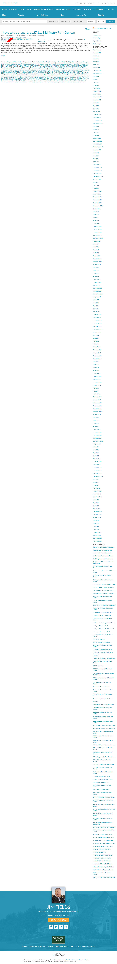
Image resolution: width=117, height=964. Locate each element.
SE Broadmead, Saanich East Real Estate (74, 71)
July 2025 (96, 76)
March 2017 (96, 311)
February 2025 (97, 91)
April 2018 (96, 276)
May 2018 (96, 273)
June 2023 (96, 129)
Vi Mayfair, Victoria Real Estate (102, 861)
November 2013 (97, 405)
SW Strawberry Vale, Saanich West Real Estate (58, 78)
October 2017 (97, 291)
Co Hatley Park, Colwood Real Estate (103, 547)
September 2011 (98, 476)
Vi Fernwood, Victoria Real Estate (102, 846)
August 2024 (97, 100)
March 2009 (96, 529)
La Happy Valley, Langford (100, 626)
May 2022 (96, 158)
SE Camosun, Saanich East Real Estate (104, 725)
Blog (4, 15)
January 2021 (97, 194)
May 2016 (96, 341)
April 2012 (96, 455)
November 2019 (97, 232)
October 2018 (97, 258)
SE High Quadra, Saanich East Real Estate (33, 73)
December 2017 (97, 288)
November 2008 (97, 541)
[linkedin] (61, 927)
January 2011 (97, 494)
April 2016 (96, 344)
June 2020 (96, 214)
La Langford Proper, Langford (101, 631)
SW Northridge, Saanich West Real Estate (46, 77)
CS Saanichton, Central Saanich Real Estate (45, 63)
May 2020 (96, 217)
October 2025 (97, 70)
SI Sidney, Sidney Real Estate (101, 776)
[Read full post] (19, 40)
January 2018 (97, 285)
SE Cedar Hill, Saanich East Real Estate (104, 728)
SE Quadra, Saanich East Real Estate (103, 764)
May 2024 (96, 106)
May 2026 (96, 61)
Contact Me (110, 9)
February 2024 (97, 114)
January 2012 (97, 464)
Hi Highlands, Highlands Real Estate (103, 612)
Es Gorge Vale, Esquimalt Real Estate (103, 593)
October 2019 (97, 235)
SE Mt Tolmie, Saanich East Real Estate (39, 74)
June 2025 (96, 79)
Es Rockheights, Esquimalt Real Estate (104, 605)
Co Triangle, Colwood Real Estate (102, 559)
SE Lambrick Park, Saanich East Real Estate (71, 73)
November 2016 (97, 323)
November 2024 (97, 97)
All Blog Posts (97, 35)
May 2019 (96, 250)
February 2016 (97, 350)
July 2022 (96, 153)
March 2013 (96, 429)
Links (62, 15)
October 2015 (97, 358)
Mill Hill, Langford (98, 666)
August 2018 (97, 264)
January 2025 (97, 94)
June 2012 (96, 450)
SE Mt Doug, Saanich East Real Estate (104, 757)
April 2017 (96, 308)
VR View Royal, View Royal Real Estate (56, 82)
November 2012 (97, 435)
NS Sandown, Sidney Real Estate (102, 698)
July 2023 (96, 126)
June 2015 (96, 364)
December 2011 (97, 467)
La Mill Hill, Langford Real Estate (102, 642)
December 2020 (97, 197)
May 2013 (96, 423)
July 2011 (96, 479)
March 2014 (96, 394)
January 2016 (97, 353)
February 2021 (97, 191)
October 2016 (97, 326)
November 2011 (97, 470)
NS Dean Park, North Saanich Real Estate (71, 70)
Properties (13, 9)
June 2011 (96, 482)
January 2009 (97, 535)
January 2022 (97, 164)
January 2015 (97, 379)
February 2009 (97, 532)
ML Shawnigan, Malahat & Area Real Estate (20, 70)
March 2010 (96, 508)
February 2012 (97, 461)
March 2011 (96, 488)
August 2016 (97, 332)
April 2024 (96, 108)
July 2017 (96, 300)
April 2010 (96, 505)
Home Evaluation (42, 15)
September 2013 (98, 411)
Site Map (101, 15)
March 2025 (96, 88)
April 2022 (96, 161)
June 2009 (96, 523)
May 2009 (96, 526)
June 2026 (96, 58)
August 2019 (97, 241)
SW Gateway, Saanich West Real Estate (10, 77)
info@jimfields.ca (106, 3)
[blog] (66, 927)
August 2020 (97, 208)
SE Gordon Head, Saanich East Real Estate (14, 73)
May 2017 (96, 306)
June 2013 (96, 420)
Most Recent (97, 50)
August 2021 (97, 179)
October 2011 (97, 473)
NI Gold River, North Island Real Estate (38, 70)
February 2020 (97, 226)
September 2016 (98, 329)
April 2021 (96, 188)
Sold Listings (96, 44)
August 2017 (97, 297)
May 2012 (96, 453)
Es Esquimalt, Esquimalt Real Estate (103, 590)
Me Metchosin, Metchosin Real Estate (104, 658)
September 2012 (98, 441)
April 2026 (96, 64)
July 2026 (96, 56)
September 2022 (98, 147)
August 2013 (97, 414)
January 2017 (97, 317)
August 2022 (97, 150)
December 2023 (97, 120)
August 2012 (97, 444)
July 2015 (96, 361)
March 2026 (96, 67)
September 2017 (98, 294)
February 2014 (97, 397)
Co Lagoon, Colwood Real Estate (102, 550)
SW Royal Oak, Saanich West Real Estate (19, 78)
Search (110, 21)
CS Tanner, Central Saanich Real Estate (65, 63)
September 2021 (98, 176)
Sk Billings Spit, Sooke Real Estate (102, 779)
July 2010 (96, 500)
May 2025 (96, 82)
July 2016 (96, 335)
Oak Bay (95, 701)
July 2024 (96, 103)
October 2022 (97, 144)
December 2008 (97, 538)
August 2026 (97, 53)
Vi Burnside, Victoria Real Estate (102, 834)
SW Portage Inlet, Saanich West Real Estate (67, 77)
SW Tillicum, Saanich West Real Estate (104, 827)
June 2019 (96, 247)
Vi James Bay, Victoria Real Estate (102, 855)
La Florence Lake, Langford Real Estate (104, 623)
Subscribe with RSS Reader (102, 28)
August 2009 (97, 517)
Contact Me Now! (58, 920)
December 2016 (97, 320)
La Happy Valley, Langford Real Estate (104, 629)
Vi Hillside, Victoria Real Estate (102, 849)
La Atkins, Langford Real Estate (102, 615)
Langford (95, 655)
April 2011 (96, 485)
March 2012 (96, 458)
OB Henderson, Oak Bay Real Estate (103, 704)
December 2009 (97, 511)
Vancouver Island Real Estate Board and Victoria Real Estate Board (71, 960)
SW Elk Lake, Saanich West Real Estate (67, 76)
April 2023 (96, 135)
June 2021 (96, 182)
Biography (99, 9)
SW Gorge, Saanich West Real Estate (103, 797)
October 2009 (97, 514)
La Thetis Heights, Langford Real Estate (53, 67)
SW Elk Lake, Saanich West (100, 782)
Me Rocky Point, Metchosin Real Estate (38, 68)
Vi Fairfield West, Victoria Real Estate (104, 843)
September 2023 (98, 123)
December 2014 (97, 382)
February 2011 (97, 491)
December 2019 (97, 229)
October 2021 (97, 173)
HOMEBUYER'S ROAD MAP (43, 9)
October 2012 (97, 438)
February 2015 (97, 376)
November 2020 (97, 200)
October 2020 (97, 203)
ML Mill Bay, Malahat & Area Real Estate (65, 68)
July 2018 (96, 267)
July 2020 (96, 211)
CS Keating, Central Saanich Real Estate (26, 63)
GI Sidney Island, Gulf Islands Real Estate (50, 65)
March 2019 (96, 256)
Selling (28, 9)
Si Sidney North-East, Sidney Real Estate (74, 74)
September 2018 (98, 261)
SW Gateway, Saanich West (101, 789)
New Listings (97, 38)
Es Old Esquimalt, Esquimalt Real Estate (14, 65)
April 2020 (96, 220)
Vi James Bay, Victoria (99, 852)
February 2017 (97, 314)
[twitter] (56, 927)
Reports (21, 15)
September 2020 (98, 206)
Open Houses (97, 41)
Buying (21, 9)
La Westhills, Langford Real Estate (103, 652)
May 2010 (96, 503)
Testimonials (77, 9)
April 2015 (96, 370)
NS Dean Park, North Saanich (101, 687)
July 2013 (96, 417)
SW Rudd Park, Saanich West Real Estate (38, 78)
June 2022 (96, 156)
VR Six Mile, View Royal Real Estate (103, 870)
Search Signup (89, 9)
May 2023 (96, 132)
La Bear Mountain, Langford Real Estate (14, 66)
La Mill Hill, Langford (98, 639)
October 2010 (97, 497)
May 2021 (96, 185)
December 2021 (97, 167)
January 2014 (97, 400)
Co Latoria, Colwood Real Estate (102, 553)
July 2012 (96, 447)
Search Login (81, 15)
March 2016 (96, 347)
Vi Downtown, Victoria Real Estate (103, 840)
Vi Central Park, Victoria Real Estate (103, 837)
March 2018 (96, 279)
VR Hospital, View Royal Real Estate (103, 867)
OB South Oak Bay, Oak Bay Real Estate (56, 71)
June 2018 (96, 270)
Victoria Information (63, 9)
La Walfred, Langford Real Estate (102, 649)
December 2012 (97, 432)
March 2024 (96, 111)
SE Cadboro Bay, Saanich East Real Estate (28, 72)
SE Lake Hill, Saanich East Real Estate (103, 745)
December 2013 (97, 403)
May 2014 (96, 388)
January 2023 (97, 138)
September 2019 (98, 238)
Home (4, 9)
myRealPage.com (58, 955)
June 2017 (96, 303)
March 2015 (96, 373)
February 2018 (97, 282)
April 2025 (96, 85)
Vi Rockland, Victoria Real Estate (102, 864)
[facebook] (51, 927)
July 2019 (96, 244)
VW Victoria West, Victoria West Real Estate (75, 82)
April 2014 (96, 391)
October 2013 (97, 408)
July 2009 (96, 520)
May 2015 (96, 367)
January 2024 (97, 117)
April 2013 (96, 426)
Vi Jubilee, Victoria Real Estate (102, 858)
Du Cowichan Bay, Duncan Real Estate (104, 584)
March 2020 (96, 223)
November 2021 (97, 170)
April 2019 (96, 253)
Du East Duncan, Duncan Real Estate (103, 587)
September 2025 (98, 73)
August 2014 (97, 385)
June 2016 (96, 338)
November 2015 (97, 356)
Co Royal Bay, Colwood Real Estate (103, 556)
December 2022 (97, 141)
